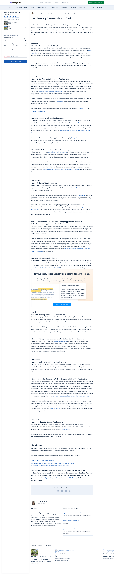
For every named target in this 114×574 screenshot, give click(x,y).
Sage (41, 2)
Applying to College (69, 13)
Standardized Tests (42, 7)
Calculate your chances (95, 2)
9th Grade (73, 7)
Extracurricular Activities (61, 560)
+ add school (8, 32)
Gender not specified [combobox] (11, 49)
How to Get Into (77, 515)
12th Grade (99, 7)
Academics (64, 7)
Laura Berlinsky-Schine (40, 13)
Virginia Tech (66, 533)
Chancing (48, 2)
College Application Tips (81, 13)
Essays (32, 7)
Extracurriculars (54, 7)
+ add (25, 53)
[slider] (24, 38)
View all (65, 538)
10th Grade (82, 7)
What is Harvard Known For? (71, 520)
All (13, 7)
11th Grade (90, 7)
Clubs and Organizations (62, 558)
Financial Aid (35, 563)
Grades (90, 13)
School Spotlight (86, 515)
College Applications (22, 7)
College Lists (47, 561)
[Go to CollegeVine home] (15, 3)
